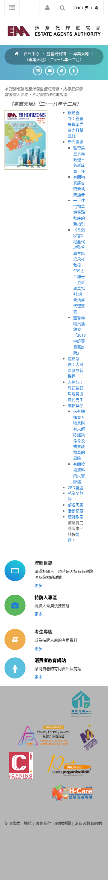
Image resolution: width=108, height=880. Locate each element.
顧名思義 (75, 505)
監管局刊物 (56, 53)
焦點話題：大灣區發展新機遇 (75, 367)
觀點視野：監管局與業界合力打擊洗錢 (75, 124)
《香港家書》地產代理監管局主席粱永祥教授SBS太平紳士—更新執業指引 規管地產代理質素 (79, 270)
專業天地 (81, 53)
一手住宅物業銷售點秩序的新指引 (79, 212)
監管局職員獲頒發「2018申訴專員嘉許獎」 (79, 335)
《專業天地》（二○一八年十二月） (54, 59)
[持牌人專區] (48, 70)
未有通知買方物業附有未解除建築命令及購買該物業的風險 (79, 434)
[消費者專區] (72, 70)
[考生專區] (60, 70)
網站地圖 (63, 823)
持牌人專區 (45, 597)
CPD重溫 (75, 487)
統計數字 (75, 516)
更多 (38, 585)
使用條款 (12, 823)
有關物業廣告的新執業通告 (79, 185)
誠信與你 (75, 405)
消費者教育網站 (50, 660)
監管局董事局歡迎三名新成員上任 (79, 159)
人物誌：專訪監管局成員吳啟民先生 (75, 390)
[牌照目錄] (36, 70)
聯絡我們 (43, 823)
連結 (28, 823)
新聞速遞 (75, 141)
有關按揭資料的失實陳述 (79, 472)
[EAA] (54, 30)
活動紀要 (75, 511)
